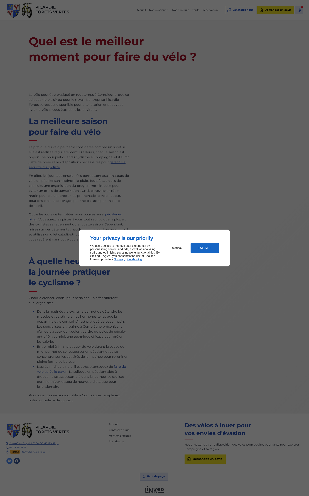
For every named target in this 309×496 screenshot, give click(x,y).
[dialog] (154, 248)
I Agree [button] (205, 248)
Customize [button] (177, 248)
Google (118, 259)
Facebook (133, 259)
